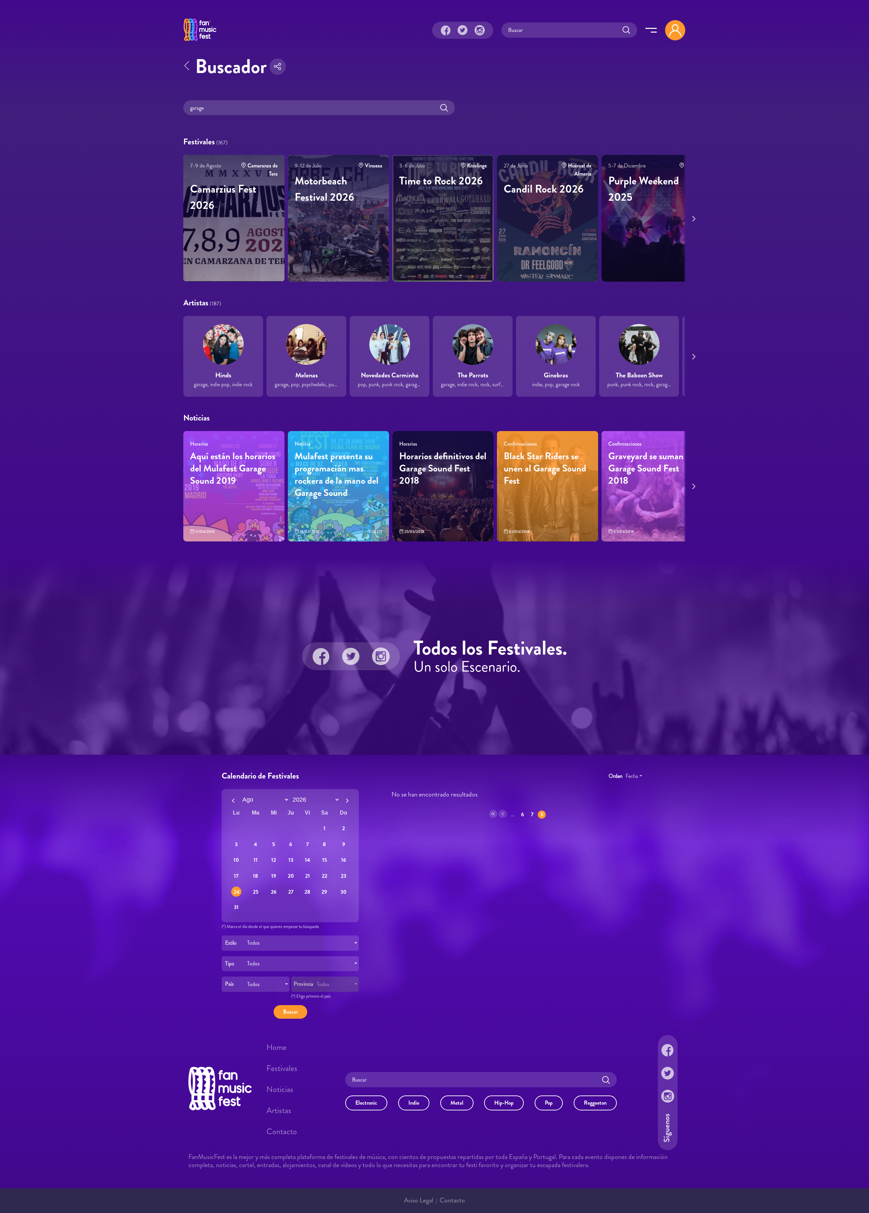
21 (307, 876)
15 (324, 860)
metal (456, 1103)
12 (273, 860)
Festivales (281, 1068)
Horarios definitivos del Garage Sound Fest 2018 (442, 468)
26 (274, 891)
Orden (616, 776)
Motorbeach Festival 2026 (324, 189)
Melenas (306, 375)
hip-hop (504, 1103)
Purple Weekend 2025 (643, 189)
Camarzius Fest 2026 (223, 197)
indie (413, 1103)
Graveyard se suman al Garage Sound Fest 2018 (650, 468)
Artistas (278, 1110)
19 (273, 876)
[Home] (200, 41)
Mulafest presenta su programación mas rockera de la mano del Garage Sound (336, 474)
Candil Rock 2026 (544, 189)
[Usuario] (675, 30)
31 (236, 907)
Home (276, 1047)
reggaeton (595, 1103)
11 (256, 860)
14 (307, 860)
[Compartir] (278, 66)
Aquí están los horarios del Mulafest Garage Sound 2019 (232, 468)
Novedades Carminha (390, 375)
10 (236, 860)
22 (324, 876)
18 (255, 876)
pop (549, 1103)
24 (236, 891)
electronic (366, 1103)
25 (255, 891)
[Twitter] (463, 30)
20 (291, 876)
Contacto (281, 1131)
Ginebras (556, 375)
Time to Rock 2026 (441, 181)
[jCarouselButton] (692, 217)
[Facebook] (446, 30)
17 (236, 876)
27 (291, 891)
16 (343, 860)
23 (343, 876)
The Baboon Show (639, 375)
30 (343, 891)
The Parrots (473, 375)
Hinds (223, 375)
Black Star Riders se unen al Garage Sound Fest (545, 468)
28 (307, 891)
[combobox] (290, 942)
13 (291, 860)
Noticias (279, 1089)
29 (324, 891)
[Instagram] (480, 30)
